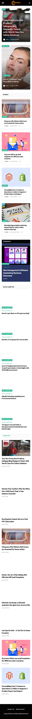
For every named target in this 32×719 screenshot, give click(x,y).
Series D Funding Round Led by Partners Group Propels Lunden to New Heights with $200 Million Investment (15, 368)
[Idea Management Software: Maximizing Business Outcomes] (16, 255)
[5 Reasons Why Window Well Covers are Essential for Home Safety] (16, 108)
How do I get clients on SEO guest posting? (15, 313)
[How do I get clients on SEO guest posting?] (16, 300)
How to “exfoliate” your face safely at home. (12, 80)
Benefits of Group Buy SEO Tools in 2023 (15, 340)
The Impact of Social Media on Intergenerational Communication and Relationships (14, 427)
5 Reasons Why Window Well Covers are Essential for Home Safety (15, 122)
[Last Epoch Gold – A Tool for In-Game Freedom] (16, 620)
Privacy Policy (20, 709)
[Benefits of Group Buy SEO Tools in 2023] (16, 326)
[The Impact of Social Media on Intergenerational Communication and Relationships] (16, 411)
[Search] (29, 3)
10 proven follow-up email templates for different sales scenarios (13, 157)
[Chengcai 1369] (16, 3)
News (3, 9)
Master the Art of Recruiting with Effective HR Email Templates (14, 576)
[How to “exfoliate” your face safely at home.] (16, 67)
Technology (5, 263)
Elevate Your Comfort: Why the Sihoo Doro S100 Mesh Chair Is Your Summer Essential (16, 491)
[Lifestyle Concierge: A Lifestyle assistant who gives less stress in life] (16, 592)
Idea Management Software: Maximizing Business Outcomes (15, 273)
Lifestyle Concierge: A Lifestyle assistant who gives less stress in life (16, 603)
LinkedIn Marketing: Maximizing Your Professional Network (13, 397)
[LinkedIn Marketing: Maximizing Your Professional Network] (16, 383)
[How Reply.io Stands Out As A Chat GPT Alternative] (16, 509)
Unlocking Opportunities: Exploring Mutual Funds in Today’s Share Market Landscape (15, 227)
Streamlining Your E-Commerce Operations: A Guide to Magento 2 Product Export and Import (15, 192)
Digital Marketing (7, 307)
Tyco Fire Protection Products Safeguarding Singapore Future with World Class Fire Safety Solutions (13, 27)
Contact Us (10, 709)
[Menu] (3, 3)
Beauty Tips (5, 46)
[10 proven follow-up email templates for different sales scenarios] (16, 141)
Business (5, 117)
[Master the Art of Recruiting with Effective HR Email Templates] (16, 564)
